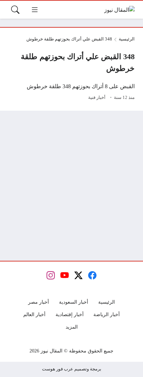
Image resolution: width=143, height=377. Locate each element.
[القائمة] (35, 10)
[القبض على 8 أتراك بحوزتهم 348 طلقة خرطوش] (71, 92)
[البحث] (15, 10)
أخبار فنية (97, 97)
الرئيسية (127, 39)
